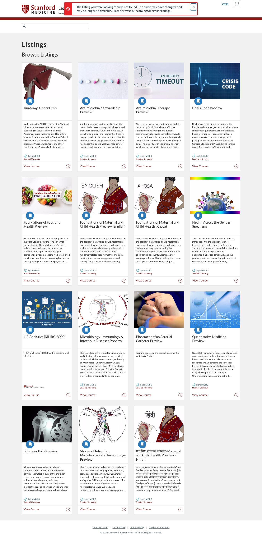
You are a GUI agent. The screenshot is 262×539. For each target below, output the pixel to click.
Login (225, 3)
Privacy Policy (137, 527)
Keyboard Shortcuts (159, 527)
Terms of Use (119, 527)
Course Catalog (100, 527)
